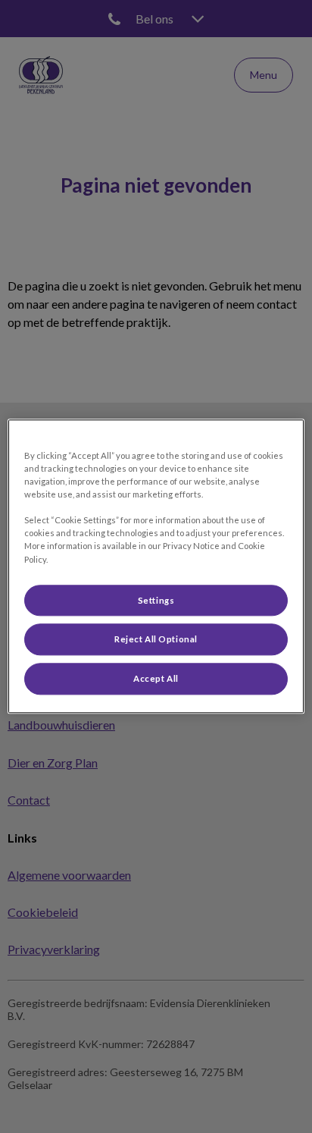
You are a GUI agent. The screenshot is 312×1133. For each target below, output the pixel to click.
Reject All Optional (156, 640)
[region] (156, 566)
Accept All (156, 679)
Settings (156, 600)
